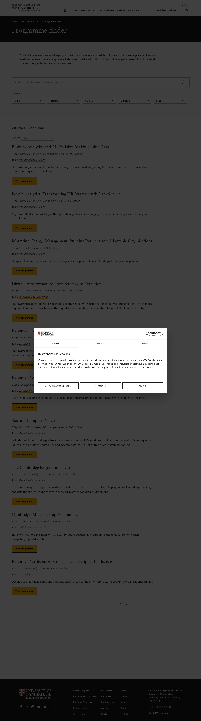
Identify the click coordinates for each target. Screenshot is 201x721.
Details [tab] (100, 343)
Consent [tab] (56, 343)
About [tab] (145, 343)
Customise (100, 385)
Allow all (143, 385)
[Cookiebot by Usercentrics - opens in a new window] (150, 334)
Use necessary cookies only (58, 385)
